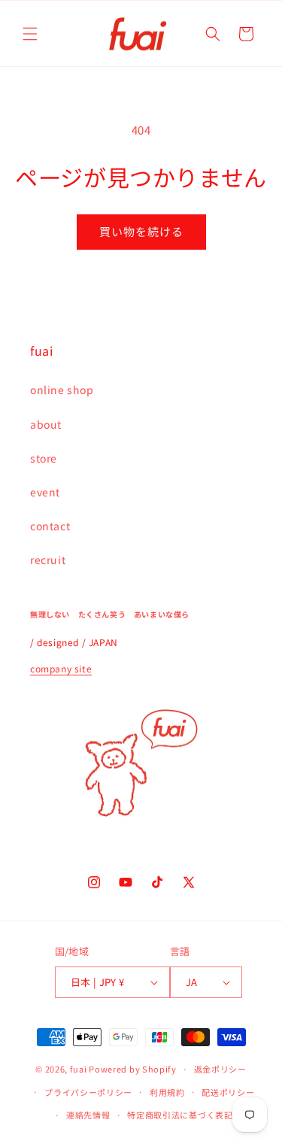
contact (50, 525)
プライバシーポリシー (88, 1092)
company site (61, 668)
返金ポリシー (220, 1069)
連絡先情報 (88, 1115)
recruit (47, 559)
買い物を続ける (141, 231)
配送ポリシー (228, 1092)
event (45, 491)
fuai (78, 1069)
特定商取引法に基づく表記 (179, 1115)
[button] (30, 33)
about (46, 424)
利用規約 (167, 1092)
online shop (62, 389)
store (43, 458)
